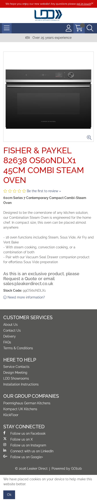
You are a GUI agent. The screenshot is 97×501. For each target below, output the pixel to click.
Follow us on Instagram (28, 445)
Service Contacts (16, 367)
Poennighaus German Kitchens (26, 403)
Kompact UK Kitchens (20, 409)
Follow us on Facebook (27, 433)
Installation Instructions (21, 384)
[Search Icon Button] (90, 28)
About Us (10, 324)
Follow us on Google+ (26, 457)
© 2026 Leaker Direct (31, 468)
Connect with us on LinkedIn (31, 451)
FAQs (7, 342)
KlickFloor (10, 415)
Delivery (9, 336)
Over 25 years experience (52, 38)
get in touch (84, 3)
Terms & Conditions (18, 348)
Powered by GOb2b (67, 468)
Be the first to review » (44, 191)
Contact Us (12, 330)
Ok (9, 495)
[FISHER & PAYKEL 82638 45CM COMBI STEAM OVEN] (48, 97)
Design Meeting (15, 372)
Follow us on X (21, 439)
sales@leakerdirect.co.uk (28, 283)
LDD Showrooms (16, 378)
